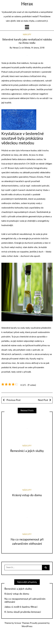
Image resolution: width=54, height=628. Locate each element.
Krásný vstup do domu (27, 495)
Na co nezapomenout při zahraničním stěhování (24, 600)
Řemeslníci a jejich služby (27, 450)
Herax (27, 4)
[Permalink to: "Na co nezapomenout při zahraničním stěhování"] (27, 517)
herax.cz (17, 48)
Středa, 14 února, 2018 (34, 48)
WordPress (27, 626)
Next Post (43, 400)
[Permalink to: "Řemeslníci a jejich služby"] (27, 428)
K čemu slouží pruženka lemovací (22, 612)
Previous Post (13, 400)
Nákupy (27, 35)
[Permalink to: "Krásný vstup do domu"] (27, 473)
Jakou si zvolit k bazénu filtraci (20, 607)
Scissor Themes (21, 623)
